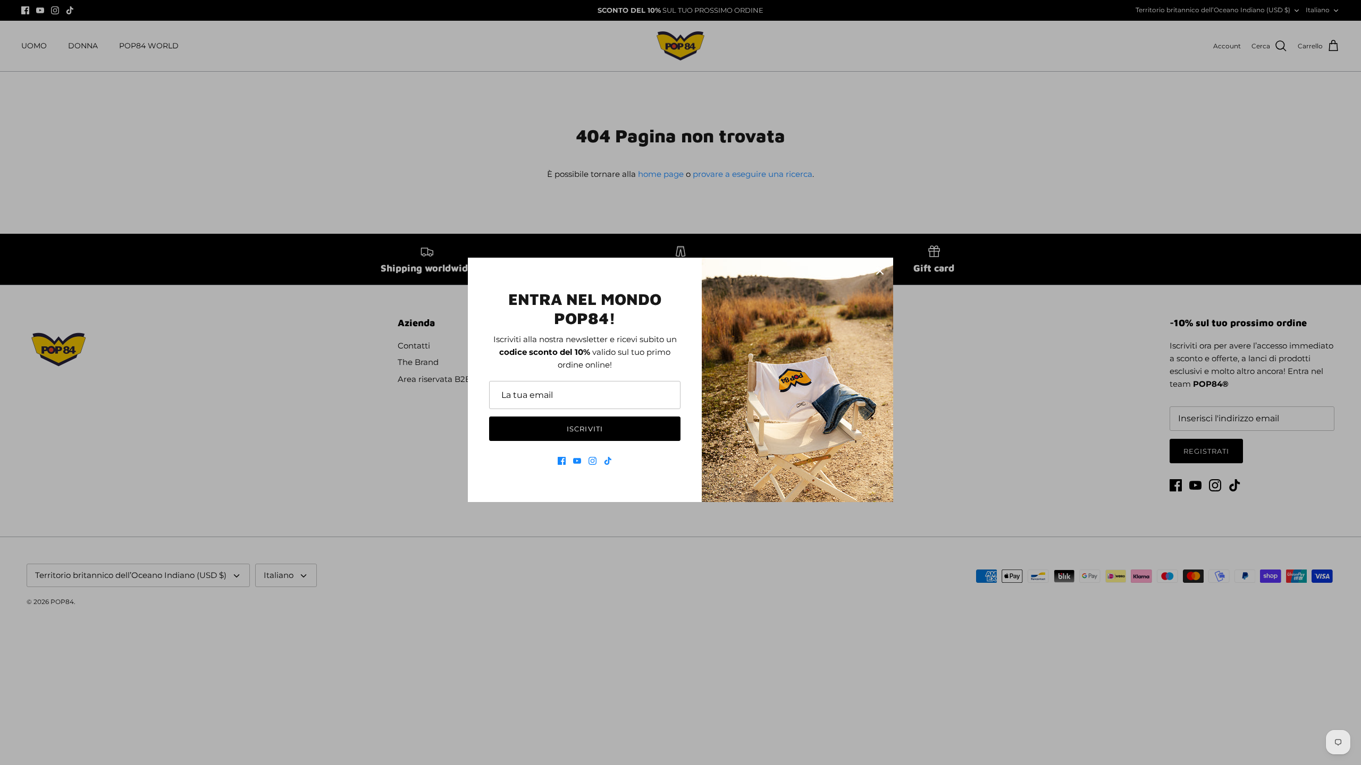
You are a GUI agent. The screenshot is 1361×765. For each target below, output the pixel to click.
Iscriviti (584, 428)
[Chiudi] (880, 271)
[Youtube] (577, 461)
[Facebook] (562, 461)
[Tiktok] (608, 461)
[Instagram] (593, 461)
